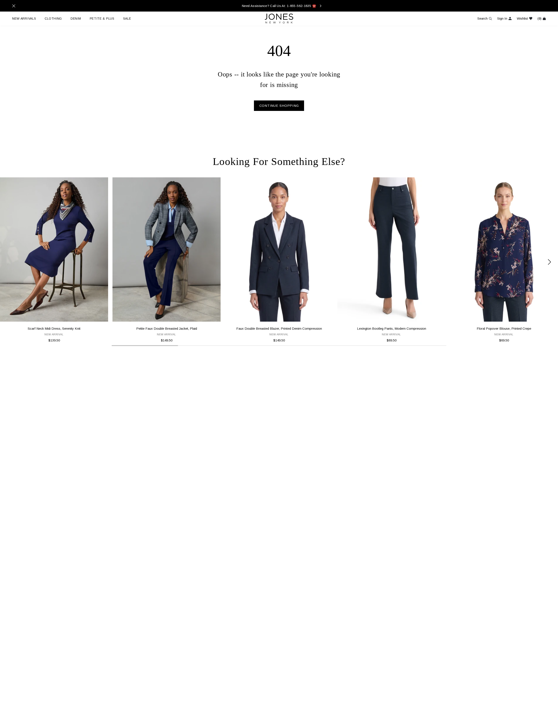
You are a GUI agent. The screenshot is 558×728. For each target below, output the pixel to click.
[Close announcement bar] (13, 6)
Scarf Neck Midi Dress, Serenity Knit (54, 328)
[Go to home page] (279, 18)
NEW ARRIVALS (24, 18)
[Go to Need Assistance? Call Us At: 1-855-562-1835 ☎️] (279, 6)
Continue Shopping (279, 105)
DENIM (76, 18)
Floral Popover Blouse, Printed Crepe (504, 328)
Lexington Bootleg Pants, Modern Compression (391, 328)
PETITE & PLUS (102, 18)
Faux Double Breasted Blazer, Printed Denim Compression (279, 328)
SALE (127, 18)
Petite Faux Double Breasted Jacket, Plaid (166, 328)
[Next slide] (549, 262)
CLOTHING (53, 18)
